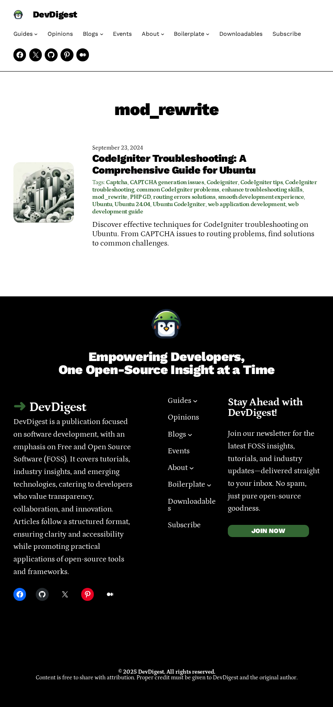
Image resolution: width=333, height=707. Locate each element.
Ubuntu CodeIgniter (179, 204)
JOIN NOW (268, 531)
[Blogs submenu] (102, 34)
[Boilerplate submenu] (208, 34)
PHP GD (140, 197)
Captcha (117, 182)
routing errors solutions (184, 197)
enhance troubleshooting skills (262, 189)
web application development (246, 204)
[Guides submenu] (36, 34)
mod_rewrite (110, 197)
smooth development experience (261, 197)
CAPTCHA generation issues (167, 182)
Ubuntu (102, 204)
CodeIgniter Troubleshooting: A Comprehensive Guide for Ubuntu (174, 164)
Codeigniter (222, 182)
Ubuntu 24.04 (132, 204)
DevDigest (55, 14)
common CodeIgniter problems (177, 189)
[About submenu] (162, 34)
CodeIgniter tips (261, 182)
